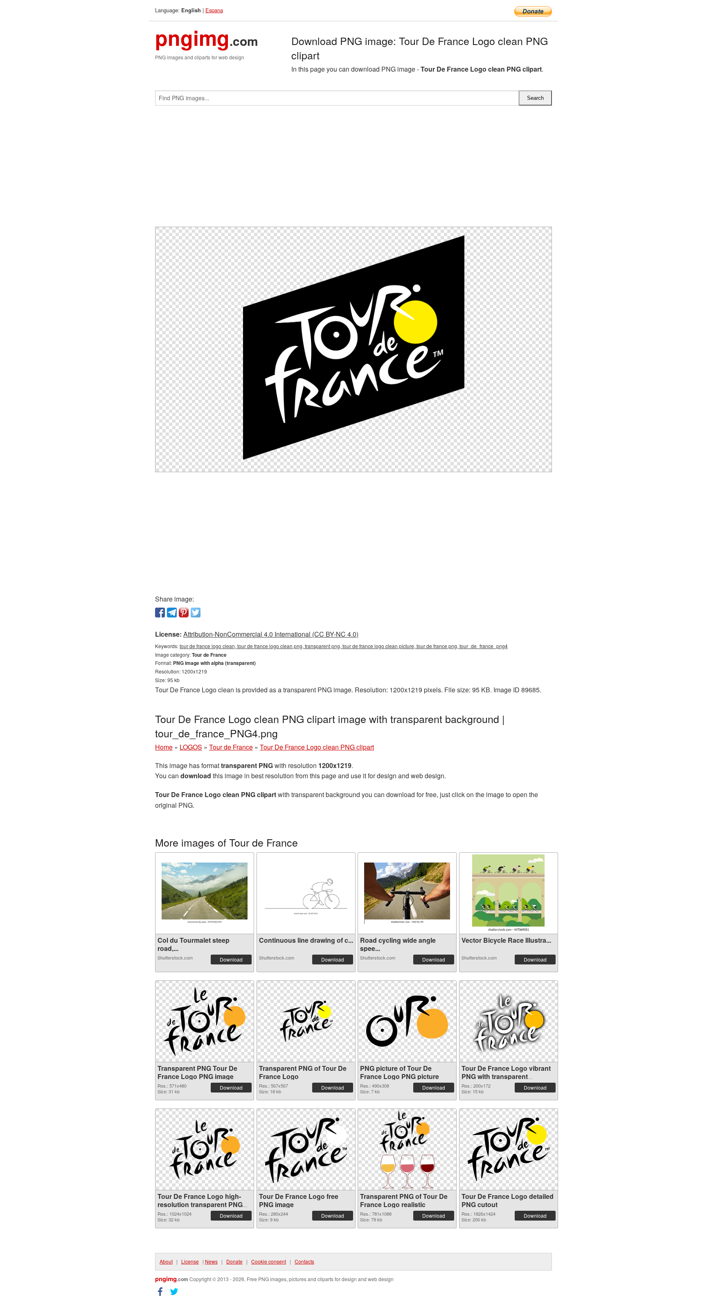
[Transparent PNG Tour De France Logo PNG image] (204, 1021)
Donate (234, 1261)
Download (231, 959)
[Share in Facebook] (160, 612)
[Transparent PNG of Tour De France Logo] (306, 1021)
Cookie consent (268, 1261)
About (166, 1261)
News (211, 1261)
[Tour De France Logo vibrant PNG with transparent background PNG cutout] (508, 1021)
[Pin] (184, 612)
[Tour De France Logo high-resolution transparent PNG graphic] (204, 1149)
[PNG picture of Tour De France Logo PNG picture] (407, 1021)
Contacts (304, 1261)
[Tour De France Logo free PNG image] (306, 1149)
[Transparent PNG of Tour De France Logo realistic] (407, 1149)
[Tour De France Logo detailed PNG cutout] (508, 1149)
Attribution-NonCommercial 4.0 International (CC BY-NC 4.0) (270, 634)
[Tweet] (195, 612)
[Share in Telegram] (172, 612)
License (190, 1261)
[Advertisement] (353, 169)
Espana (214, 10)
